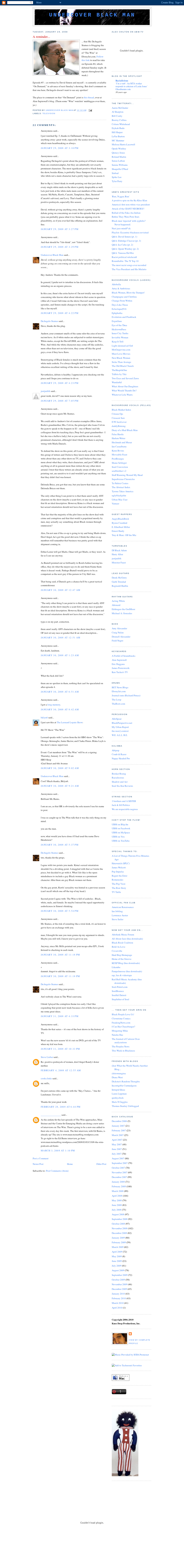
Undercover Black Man (92, 15)
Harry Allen (117, 554)
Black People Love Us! (123, 1014)
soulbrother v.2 (119, 470)
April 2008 (117, 1195)
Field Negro (117, 640)
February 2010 (119, 1298)
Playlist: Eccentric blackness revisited (130, 232)
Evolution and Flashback (124, 317)
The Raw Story (119, 887)
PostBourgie (118, 458)
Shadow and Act (120, 781)
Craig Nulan (118, 632)
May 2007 (117, 1144)
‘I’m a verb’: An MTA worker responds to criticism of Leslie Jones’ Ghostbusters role (132, 86)
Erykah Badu (118, 128)
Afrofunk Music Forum (123, 934)
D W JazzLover (119, 421)
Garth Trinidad (119, 581)
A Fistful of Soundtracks (123, 655)
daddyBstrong (119, 426)
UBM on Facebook (121, 828)
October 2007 (118, 1167)
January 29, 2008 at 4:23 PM (60, 383)
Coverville (117, 950)
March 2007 (118, 1135)
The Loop (116, 699)
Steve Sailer (117, 919)
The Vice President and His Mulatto (129, 269)
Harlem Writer (118, 438)
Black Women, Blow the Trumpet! (128, 292)
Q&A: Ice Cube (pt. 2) (122, 244)
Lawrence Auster (120, 915)
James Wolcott (119, 867)
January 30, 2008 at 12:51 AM (60, 637)
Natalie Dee (117, 1034)
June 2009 (117, 1261)
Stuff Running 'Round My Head (127, 475)
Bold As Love (118, 946)
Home (70, 1164)
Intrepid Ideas (118, 1089)
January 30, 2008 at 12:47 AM (60, 590)
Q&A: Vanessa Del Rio (123, 253)
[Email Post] (90, 110)
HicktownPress (119, 329)
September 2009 (120, 1275)
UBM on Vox (118, 836)
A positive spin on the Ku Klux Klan (129, 200)
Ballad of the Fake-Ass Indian (126, 212)
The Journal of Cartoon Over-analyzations (126, 1040)
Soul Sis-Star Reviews (122, 785)
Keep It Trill (117, 341)
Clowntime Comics (121, 1018)
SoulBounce (118, 991)
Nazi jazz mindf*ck (121, 228)
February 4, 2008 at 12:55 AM (61, 1070)
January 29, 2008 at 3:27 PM (60, 229)
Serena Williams (120, 164)
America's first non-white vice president (131, 204)
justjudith (45, 391)
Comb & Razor (119, 754)
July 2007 (116, 1153)
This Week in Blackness (123, 1050)
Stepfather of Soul (120, 999)
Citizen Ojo (117, 413)
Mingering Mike (120, 1030)
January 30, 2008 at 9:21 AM (60, 785)
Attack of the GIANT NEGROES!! (128, 208)
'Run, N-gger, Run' (120, 196)
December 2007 (119, 1177)
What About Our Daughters (125, 386)
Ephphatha (117, 313)
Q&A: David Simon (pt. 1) (124, 236)
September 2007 (120, 1163)
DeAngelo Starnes (49, 321)
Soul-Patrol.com (119, 987)
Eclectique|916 (119, 308)
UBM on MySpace (121, 832)
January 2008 (118, 1181)
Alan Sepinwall (119, 660)
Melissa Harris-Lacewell (123, 144)
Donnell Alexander (121, 636)
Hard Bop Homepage (122, 955)
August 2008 (118, 1214)
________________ (51, 1114)
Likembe (116, 967)
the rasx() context (120, 731)
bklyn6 (44, 717)
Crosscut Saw (118, 418)
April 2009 (117, 1251)
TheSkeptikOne (119, 370)
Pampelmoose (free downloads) (127, 971)
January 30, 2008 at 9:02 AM (60, 768)
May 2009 (117, 1256)
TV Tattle (116, 892)
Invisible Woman (120, 337)
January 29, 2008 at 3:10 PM (60, 148)
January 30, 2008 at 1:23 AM (60, 655)
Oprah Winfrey (119, 148)
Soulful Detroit (119, 995)
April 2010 (117, 1307)
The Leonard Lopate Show (69, 722)
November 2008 (119, 1228)
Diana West (117, 1077)
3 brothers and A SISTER (124, 801)
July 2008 (116, 1209)
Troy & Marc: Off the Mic (124, 535)
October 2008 (118, 1223)
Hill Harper (117, 132)
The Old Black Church (123, 366)
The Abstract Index (121, 487)
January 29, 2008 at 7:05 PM (60, 400)
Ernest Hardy (118, 531)
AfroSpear (116, 718)
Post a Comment (41, 1158)
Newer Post (38, 1164)
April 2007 (117, 1139)
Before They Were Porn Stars (125, 216)
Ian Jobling (117, 911)
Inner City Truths (120, 333)
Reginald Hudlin (120, 585)
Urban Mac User (119, 499)
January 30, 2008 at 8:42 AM (60, 709)
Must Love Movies (121, 353)
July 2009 (116, 1265)
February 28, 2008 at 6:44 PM (60, 1106)
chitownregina (119, 1073)
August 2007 (118, 1158)
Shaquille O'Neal (120, 169)
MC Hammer (118, 140)
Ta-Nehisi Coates (120, 483)
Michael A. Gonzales (122, 613)
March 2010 (118, 1303)
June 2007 (117, 1149)
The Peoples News (120, 1046)
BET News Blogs (120, 687)
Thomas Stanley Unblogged (125, 1106)
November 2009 (119, 1284)
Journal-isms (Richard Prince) (126, 695)
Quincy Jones (118, 152)
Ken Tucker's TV (120, 672)
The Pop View (118, 883)
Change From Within (122, 300)
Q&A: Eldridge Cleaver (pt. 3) (126, 240)
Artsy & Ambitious (121, 288)
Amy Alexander (119, 628)
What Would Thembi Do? (124, 390)
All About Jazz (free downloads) (127, 938)
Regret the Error (119, 875)
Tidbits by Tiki (119, 374)
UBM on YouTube (121, 840)
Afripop (115, 750)
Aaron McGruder (120, 107)
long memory (53, 704)
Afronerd (116, 605)
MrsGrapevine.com (121, 349)
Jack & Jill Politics (121, 805)
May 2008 (117, 1200)
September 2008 (120, 1219)
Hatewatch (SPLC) (121, 863)
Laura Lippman (119, 1093)
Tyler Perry (117, 181)
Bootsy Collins (119, 120)
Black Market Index (121, 409)
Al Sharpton (117, 111)
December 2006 (119, 1121)
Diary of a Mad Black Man (125, 430)
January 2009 (118, 1237)
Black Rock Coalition (122, 942)
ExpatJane (117, 321)
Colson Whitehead (121, 124)
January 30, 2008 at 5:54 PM (60, 910)
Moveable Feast (119, 454)
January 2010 (118, 1293)
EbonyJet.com (119, 691)
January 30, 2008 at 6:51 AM (60, 691)
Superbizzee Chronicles (123, 479)
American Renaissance (123, 907)
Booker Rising (119, 773)
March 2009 (118, 1247)
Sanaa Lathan (118, 160)
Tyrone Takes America (122, 491)
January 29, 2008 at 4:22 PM (60, 313)
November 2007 (119, 1172)
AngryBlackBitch (120, 518)
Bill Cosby (117, 115)
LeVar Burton (118, 136)
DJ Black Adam (119, 550)
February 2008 (119, 1186)
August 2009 (118, 1270)
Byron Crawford (119, 522)
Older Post (101, 1164)
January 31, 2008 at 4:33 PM (60, 1016)
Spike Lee (116, 177)
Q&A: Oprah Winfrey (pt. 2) (125, 248)
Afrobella (116, 284)
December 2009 (119, 1289)
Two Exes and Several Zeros (125, 378)
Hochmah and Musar (122, 442)
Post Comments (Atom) (57, 1170)
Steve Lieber (47, 1057)
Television (48, 113)
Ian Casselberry (119, 446)
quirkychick (118, 1097)
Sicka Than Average (121, 362)
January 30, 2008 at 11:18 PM (60, 954)
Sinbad (115, 173)
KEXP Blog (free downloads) (126, 963)
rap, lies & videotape (122, 975)
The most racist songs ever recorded (129, 265)
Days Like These (120, 304)
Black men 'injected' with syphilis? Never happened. (129, 222)
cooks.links (46, 1078)
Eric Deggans (118, 664)
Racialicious (122, 80)
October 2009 (118, 1279)
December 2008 (119, 1233)
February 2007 (119, 1130)
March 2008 (118, 1191)
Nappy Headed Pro (121, 758)
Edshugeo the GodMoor (123, 609)
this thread (89, 97)
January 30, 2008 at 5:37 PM (60, 844)
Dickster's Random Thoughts (126, 1081)
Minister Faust (119, 562)
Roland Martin (119, 156)
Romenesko (117, 879)
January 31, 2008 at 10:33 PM (60, 1048)
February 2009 (119, 1242)
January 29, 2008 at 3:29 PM (60, 246)
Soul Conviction (120, 467)
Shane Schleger (119, 462)
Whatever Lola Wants (122, 394)
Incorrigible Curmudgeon (124, 1085)
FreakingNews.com (121, 1022)
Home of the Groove (121, 959)
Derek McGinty (119, 577)
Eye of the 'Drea (119, 325)
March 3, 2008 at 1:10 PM (58, 1150)
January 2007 (118, 1125)
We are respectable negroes (125, 809)
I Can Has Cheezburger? (123, 1026)
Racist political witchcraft (124, 257)
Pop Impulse (118, 871)
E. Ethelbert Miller (121, 527)
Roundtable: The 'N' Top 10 (125, 261)
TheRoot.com (118, 703)
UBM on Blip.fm (120, 824)
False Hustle (118, 434)
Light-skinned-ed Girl (122, 345)
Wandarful (117, 382)
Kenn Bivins (118, 450)
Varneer (115, 503)
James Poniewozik (121, 668)
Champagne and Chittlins (124, 296)
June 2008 (117, 1205)
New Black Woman (121, 357)
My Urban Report (120, 727)
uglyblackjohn (119, 495)
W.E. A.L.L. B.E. (120, 735)
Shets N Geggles (120, 1101)
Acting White (118, 601)
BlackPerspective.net (122, 722)
